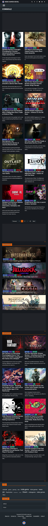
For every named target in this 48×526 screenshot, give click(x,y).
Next (34, 221)
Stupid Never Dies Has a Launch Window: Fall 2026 (35, 203)
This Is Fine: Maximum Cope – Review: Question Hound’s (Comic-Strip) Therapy (34, 83)
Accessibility (36, 516)
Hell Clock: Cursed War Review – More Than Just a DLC (20, 277)
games (9, 489)
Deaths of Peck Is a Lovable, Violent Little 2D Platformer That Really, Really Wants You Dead (34, 418)
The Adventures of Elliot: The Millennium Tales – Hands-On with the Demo (34, 173)
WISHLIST (19, 200)
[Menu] (3, 5)
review (20, 492)
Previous (15, 221)
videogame (32, 492)
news (40, 489)
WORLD (5, 503)
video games (41, 492)
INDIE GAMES (10, 80)
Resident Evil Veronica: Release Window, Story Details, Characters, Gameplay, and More (12, 204)
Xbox (4, 495)
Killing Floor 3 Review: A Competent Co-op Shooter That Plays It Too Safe (12, 450)
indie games (34, 489)
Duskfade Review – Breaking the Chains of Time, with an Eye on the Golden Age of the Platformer (12, 388)
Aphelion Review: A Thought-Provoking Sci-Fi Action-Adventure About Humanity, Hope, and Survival (11, 52)
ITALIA (4, 507)
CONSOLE (4, 47)
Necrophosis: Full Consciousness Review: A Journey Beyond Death (10, 143)
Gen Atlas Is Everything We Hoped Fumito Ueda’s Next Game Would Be (33, 51)
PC (8, 47)
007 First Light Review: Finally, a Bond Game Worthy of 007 (35, 142)
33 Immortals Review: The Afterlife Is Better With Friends (12, 82)
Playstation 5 (16, 492)
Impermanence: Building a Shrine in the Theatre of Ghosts (22, 261)
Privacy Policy (21, 516)
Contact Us (13, 516)
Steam (24, 492)
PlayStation (9, 492)
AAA (26, 47)
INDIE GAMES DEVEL (12, 2)
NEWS (35, 47)
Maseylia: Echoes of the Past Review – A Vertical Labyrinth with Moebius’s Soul (34, 450)
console (5, 489)
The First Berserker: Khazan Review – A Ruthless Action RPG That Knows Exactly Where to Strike (35, 356)
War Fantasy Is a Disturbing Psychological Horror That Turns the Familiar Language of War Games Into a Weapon (12, 356)
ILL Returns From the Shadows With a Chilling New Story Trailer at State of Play (12, 112)
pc (4, 492)
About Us (7, 516)
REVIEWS (12, 47)
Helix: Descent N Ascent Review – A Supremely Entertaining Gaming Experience (12, 418)
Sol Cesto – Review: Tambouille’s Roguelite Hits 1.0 (19, 293)
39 (30, 221)
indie (19, 489)
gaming (14, 489)
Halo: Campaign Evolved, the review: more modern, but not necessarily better (34, 387)
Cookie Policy (29, 516)
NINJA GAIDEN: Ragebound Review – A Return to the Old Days (34, 112)
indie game (25, 489)
